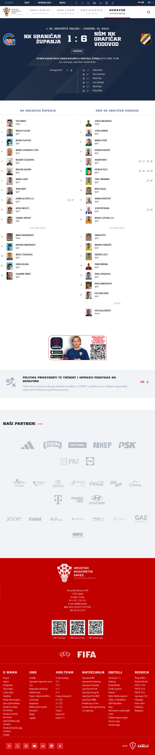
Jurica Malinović (103, 121)
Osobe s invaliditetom (117, 700)
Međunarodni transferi (38, 707)
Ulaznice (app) (114, 721)
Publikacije (139, 707)
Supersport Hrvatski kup (91, 682)
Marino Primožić (103, 245)
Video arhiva (140, 703)
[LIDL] (90, 461)
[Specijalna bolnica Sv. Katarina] (119, 519)
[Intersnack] (116, 483)
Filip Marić (21, 121)
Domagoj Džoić (23, 199)
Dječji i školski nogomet (117, 696)
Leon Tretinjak (102, 208)
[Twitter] (82, 3)
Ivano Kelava (22, 264)
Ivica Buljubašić (103, 311)
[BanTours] (98, 519)
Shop (26, 3)
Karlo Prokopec (103, 274)
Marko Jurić (22, 179)
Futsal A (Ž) (60, 714)
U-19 (57, 685)
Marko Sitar (101, 141)
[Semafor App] (77, 359)
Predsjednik (7, 685)
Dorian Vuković (102, 150)
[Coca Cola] (97, 483)
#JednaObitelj (114, 685)
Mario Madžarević (25, 235)
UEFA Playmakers (115, 703)
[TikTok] (113, 3)
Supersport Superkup (90, 685)
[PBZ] (70, 461)
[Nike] (27, 445)
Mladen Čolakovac (25, 160)
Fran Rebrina (101, 264)
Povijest (6, 678)
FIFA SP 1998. (140, 685)
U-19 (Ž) (59, 700)
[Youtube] (94, 3)
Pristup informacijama (11, 700)
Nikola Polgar (23, 131)
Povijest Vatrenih (141, 682)
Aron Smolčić (22, 208)
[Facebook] (76, 3)
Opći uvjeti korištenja (11, 703)
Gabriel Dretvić (23, 218)
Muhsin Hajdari (23, 170)
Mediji (62, 3)
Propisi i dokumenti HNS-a (39, 696)
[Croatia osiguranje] (58, 483)
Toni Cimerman (102, 179)
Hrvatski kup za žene (90, 703)
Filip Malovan (101, 293)
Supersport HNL (88, 678)
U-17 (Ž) (59, 703)
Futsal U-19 (60, 718)
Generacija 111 (114, 678)
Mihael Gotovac (103, 218)
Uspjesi (6, 682)
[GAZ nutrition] (141, 519)
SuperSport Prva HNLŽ (91, 696)
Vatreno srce (44, 3)
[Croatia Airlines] (77, 483)
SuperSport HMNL (89, 700)
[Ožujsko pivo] (52, 445)
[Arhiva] (148, 12)
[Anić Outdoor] (56, 519)
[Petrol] (77, 445)
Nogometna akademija (38, 689)
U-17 (57, 689)
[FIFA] (87, 654)
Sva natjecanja (87, 711)
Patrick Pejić (101, 170)
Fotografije (139, 700)
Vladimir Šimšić (23, 274)
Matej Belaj (100, 189)
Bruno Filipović (23, 141)
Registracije (33, 703)
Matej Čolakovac (24, 255)
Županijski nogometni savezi (40, 682)
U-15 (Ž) (59, 707)
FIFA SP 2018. (140, 689)
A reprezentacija (62, 678)
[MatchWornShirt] (77, 535)
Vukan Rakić (101, 160)
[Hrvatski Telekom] (58, 499)
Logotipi (32, 718)
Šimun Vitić (100, 235)
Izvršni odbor (8, 693)
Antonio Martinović (26, 245)
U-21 (57, 682)
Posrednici (33, 711)
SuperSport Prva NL (89, 689)
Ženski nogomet (115, 689)
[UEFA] (65, 654)
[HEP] (102, 445)
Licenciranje (34, 700)
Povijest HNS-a (140, 678)
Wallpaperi (139, 711)
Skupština (7, 696)
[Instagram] (88, 3)
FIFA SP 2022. (140, 693)
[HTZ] (19, 483)
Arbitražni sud (34, 693)
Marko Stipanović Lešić (27, 150)
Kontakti (6, 735)
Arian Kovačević (103, 199)
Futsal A (59, 711)
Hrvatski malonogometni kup (93, 707)
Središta (32, 678)
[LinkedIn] (107, 3)
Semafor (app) (114, 725)
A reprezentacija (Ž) (63, 696)
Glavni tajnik (8, 689)
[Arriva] (77, 519)
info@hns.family (80, 604)
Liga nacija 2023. (141, 696)
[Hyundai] (97, 499)
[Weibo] (100, 3)
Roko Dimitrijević (103, 284)
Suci (31, 685)
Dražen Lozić (101, 255)
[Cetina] (135, 483)
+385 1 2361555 (79, 601)
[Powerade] (77, 499)
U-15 (57, 693)
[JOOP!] (14, 519)
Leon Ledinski (101, 131)
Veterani (111, 693)
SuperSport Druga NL (90, 693)
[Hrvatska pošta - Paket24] (38, 483)
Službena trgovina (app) (118, 718)
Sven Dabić (21, 189)
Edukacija (112, 682)
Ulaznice (9, 3)
